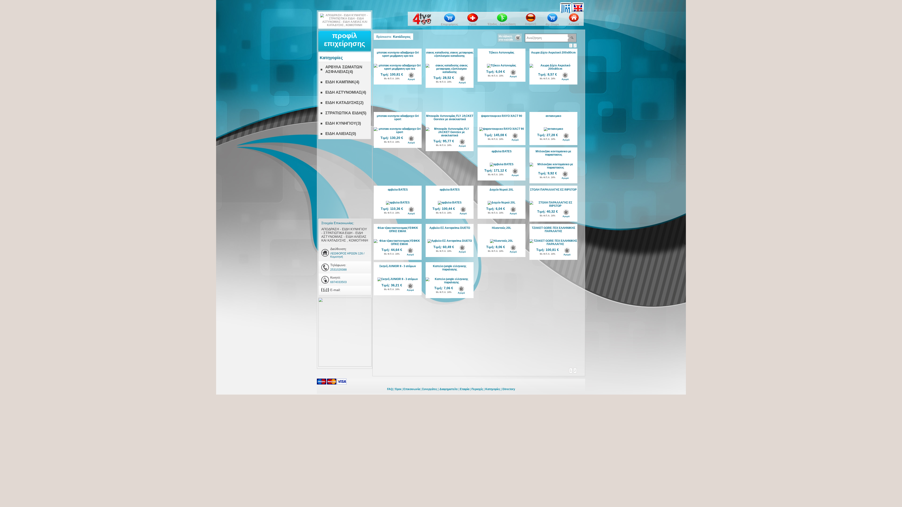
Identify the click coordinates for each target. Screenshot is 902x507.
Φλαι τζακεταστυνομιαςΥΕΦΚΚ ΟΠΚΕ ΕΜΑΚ (397, 229)
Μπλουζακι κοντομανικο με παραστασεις (553, 153)
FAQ (390, 389)
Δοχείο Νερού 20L (501, 189)
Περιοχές (477, 389)
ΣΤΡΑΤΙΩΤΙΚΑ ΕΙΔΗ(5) (345, 113)
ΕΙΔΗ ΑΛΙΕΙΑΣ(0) (340, 133)
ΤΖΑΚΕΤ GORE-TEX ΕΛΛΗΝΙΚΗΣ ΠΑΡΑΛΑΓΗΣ (553, 229)
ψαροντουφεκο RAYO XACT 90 (501, 116)
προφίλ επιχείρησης (344, 39)
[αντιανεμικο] (553, 129)
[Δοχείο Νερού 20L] (501, 202)
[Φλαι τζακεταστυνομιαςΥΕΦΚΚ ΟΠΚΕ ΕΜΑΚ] (398, 244)
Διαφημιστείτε (448, 389)
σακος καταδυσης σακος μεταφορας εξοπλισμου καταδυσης (449, 54)
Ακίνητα (573, 24)
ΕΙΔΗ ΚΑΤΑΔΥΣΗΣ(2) (344, 102)
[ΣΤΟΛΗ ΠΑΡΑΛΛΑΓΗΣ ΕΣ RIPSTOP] (553, 205)
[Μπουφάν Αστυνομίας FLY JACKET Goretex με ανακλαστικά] (450, 135)
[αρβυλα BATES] (501, 164)
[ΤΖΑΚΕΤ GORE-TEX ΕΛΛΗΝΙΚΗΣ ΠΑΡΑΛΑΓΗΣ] (553, 244)
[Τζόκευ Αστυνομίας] (501, 65)
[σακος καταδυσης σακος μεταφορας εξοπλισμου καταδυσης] (450, 72)
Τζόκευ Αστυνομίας (501, 52)
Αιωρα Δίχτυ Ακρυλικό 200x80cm (553, 52)
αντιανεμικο (553, 116)
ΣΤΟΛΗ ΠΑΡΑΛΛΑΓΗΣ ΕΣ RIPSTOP (553, 189)
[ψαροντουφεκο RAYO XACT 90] (501, 129)
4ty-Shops (552, 24)
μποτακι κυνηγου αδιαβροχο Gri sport (398, 117)
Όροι (398, 389)
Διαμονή (530, 24)
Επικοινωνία (411, 389)
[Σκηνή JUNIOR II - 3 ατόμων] (397, 279)
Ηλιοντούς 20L (501, 228)
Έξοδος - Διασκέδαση (501, 24)
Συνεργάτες (429, 389)
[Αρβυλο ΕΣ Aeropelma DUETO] (450, 240)
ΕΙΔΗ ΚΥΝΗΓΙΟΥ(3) (343, 123)
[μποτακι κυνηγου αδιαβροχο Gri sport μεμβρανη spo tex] (398, 68)
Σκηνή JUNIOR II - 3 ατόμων (397, 266)
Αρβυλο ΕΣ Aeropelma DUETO (449, 228)
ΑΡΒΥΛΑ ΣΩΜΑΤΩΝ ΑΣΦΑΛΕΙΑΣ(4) (343, 69)
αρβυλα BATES (502, 151)
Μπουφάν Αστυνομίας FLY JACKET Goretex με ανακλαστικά (449, 117)
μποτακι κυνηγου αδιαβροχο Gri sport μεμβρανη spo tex (398, 54)
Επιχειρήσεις (449, 24)
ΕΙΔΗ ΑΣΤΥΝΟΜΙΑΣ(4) (345, 92)
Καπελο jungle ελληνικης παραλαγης (449, 268)
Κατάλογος (402, 36)
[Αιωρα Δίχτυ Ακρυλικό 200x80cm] (553, 68)
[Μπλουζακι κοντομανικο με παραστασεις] (553, 167)
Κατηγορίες (492, 389)
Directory (508, 389)
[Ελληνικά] (566, 4)
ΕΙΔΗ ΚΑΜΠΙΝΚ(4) (342, 82)
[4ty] (422, 24)
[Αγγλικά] (578, 4)
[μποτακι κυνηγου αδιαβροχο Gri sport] (398, 132)
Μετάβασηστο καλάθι (506, 38)
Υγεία (472, 24)
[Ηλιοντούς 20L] (501, 240)
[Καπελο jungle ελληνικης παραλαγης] (450, 282)
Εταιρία (464, 389)
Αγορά (411, 79)
